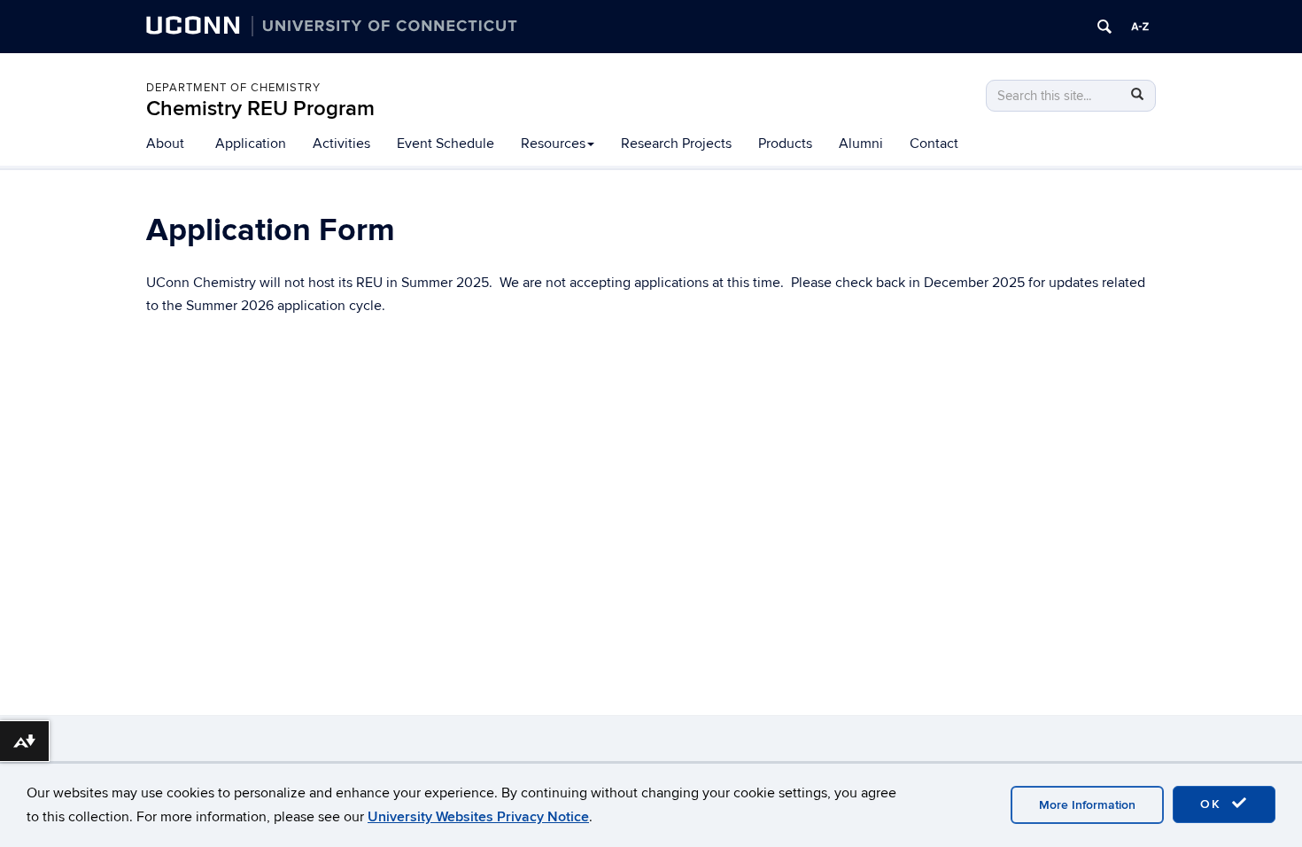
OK (1213, 804)
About (165, 143)
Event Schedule (445, 143)
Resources (553, 143)
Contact (934, 143)
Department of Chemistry (233, 88)
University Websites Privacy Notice (478, 817)
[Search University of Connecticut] (1104, 26)
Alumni (861, 143)
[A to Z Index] (1140, 26)
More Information (1087, 804)
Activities (341, 143)
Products (785, 143)
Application (250, 143)
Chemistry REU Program (260, 108)
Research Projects (676, 143)
